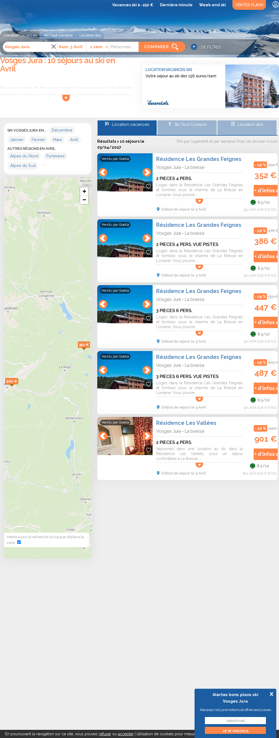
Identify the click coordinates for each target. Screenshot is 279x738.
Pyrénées (55, 156)
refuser (105, 734)
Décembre (61, 130)
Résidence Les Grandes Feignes (198, 159)
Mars (57, 139)
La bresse (194, 167)
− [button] (84, 199)
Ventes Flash (249, 5)
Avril (74, 139)
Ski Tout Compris (58, 35)
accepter (126, 734)
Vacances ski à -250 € (132, 5)
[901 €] (18, 387)
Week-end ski (212, 5)
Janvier (16, 139)
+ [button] (84, 191)
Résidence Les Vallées (186, 423)
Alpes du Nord (24, 156)
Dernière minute (176, 5)
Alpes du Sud (23, 165)
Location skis (90, 35)
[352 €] (90, 350)
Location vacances (20, 35)
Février (38, 139)
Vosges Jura (168, 167)
